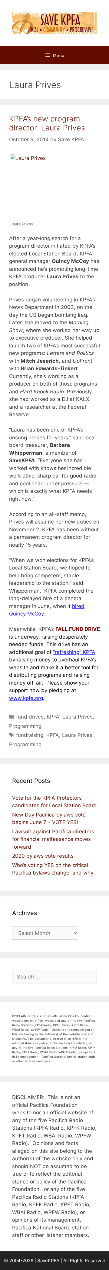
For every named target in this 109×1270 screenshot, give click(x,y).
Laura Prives (77, 717)
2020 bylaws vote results (43, 856)
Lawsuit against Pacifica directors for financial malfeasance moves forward (53, 839)
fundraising (29, 735)
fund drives (30, 717)
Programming (25, 726)
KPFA (53, 717)
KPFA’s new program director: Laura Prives (47, 123)
